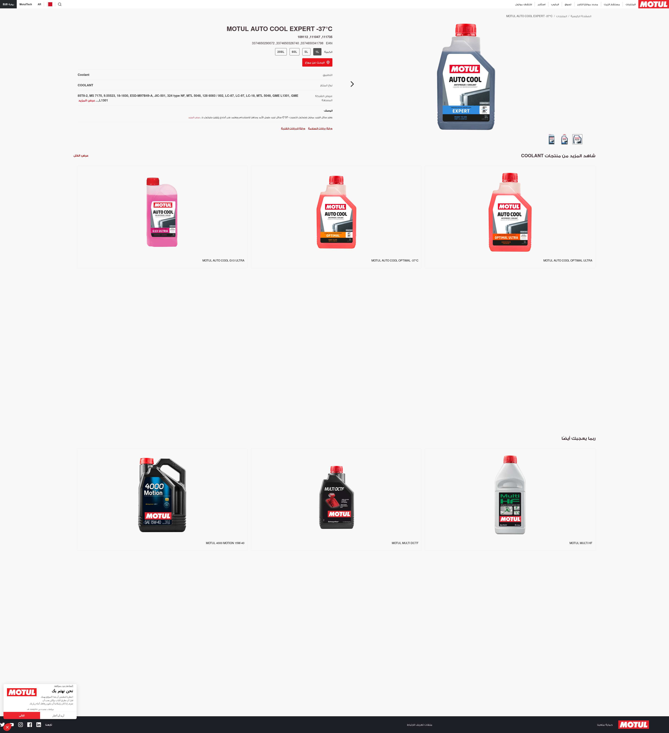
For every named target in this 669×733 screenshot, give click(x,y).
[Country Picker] (49, 4)
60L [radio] (294, 52)
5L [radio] (306, 52)
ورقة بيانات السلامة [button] (320, 128)
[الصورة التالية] (352, 84)
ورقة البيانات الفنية (293, 128)
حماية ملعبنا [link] (605, 725)
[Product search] (59, 4)
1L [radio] (317, 52)
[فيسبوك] (29, 724)
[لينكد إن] (38, 724)
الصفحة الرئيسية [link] (581, 16)
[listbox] (334, 296)
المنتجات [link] (561, 16)
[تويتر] (2, 724)
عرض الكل (81, 155)
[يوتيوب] (11, 724)
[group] (298, 51)
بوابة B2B (8, 4)
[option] (160, 296)
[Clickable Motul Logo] (653, 4)
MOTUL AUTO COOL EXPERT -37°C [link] (529, 16)
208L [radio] (280, 52)
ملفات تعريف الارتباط (419, 725)
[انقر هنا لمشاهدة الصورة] (577, 139)
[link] (568, 4)
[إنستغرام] (20, 724)
